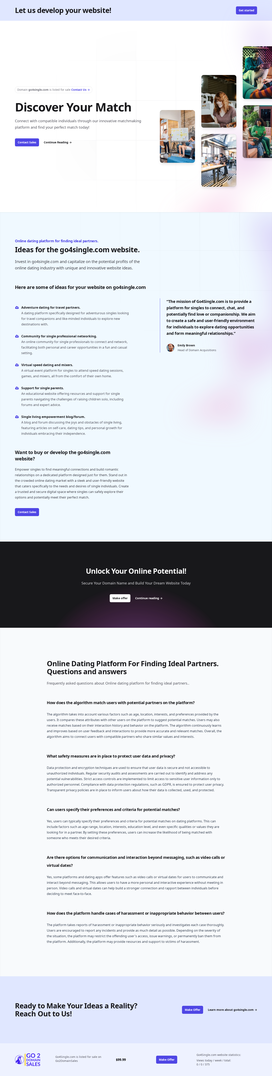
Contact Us (80, 90)
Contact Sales (27, 142)
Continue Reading (58, 142)
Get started (246, 10)
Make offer (121, 598)
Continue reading (148, 598)
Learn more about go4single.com (232, 1010)
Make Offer (192, 1010)
